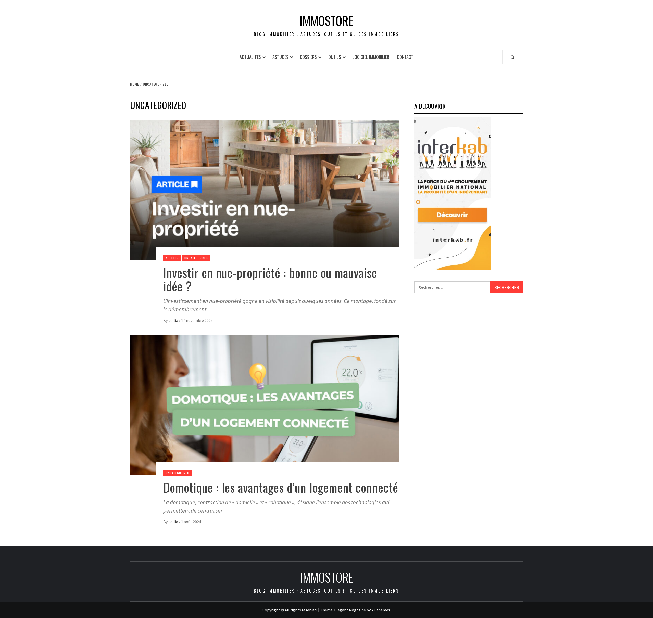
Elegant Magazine (350, 609)
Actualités (250, 56)
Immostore (326, 21)
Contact (405, 56)
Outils (334, 56)
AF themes (380, 609)
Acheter (172, 258)
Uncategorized (196, 258)
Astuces (280, 56)
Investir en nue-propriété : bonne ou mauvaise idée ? (270, 279)
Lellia (173, 320)
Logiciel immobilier (371, 56)
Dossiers (308, 56)
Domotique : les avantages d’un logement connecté (280, 487)
